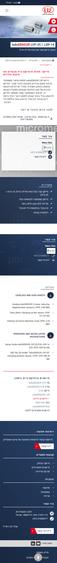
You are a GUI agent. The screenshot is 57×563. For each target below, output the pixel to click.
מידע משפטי (42, 552)
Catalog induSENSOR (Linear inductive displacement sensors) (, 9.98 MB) (31, 306)
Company (45, 492)
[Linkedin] (33, 543)
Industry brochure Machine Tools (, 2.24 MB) (28, 322)
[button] (38, 557)
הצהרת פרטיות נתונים (38, 557)
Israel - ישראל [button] (12, 2)
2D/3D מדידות (43, 471)
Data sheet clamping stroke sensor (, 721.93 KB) (30, 314)
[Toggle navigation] (7, 10)
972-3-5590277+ (38, 152)
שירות (47, 496)
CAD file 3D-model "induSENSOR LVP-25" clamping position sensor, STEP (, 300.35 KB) (28, 356)
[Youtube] (38, 543)
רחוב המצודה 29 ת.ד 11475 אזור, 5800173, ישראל (32, 513)
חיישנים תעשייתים (41, 467)
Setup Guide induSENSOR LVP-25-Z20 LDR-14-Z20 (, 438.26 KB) (27, 346)
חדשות (46, 488)
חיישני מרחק (43, 463)
